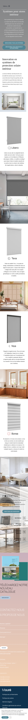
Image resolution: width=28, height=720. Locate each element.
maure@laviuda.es (5, 681)
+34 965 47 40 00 (5, 677)
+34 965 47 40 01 (4, 679)
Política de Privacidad (5, 653)
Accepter (5, 717)
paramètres (21, 714)
